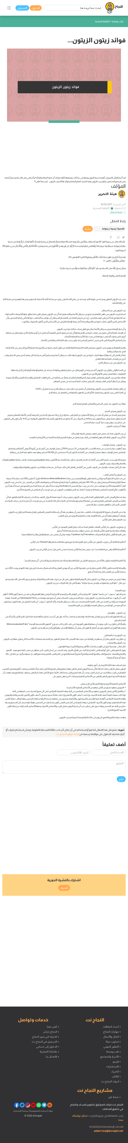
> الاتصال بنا (52, 1056)
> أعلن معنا (53, 1026)
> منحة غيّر (114, 1097)
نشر (121, 779)
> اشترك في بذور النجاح (45, 1036)
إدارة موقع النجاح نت (67, 734)
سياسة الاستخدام (20, 1111)
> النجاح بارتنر (51, 1031)
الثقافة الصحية (101, 208)
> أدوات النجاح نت (111, 1081)
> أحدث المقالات (112, 1026)
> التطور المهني (112, 1046)
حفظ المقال (116, 212)
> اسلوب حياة (113, 1041)
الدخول (36, 7)
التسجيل (22, 7)
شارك (88, 228)
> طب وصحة (113, 1051)
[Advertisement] (64, 143)
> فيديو (117, 1061)
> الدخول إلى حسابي (47, 1046)
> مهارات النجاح (112, 1031)
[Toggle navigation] (9, 8)
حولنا (50, 1111)
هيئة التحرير (107, 194)
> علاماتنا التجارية (49, 1051)
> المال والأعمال (112, 1036)
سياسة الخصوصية (38, 1111)
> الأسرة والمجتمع (110, 1056)
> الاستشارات (113, 1066)
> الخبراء (116, 1071)
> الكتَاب (116, 1076)
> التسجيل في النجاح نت (45, 1041)
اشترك (64, 887)
